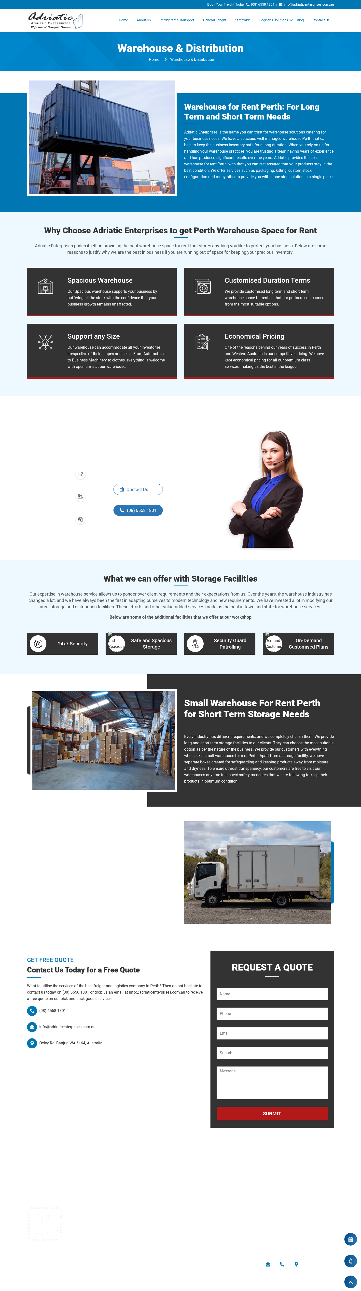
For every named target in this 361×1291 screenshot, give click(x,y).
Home (123, 20)
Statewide (242, 20)
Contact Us (321, 20)
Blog (300, 20)
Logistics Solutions (273, 20)
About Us (144, 20)
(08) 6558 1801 (262, 4)
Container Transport (201, 1222)
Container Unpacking (281, 1222)
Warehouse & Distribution (285, 1231)
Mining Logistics (198, 1213)
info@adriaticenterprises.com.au (308, 4)
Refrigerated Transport (177, 20)
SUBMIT (272, 1114)
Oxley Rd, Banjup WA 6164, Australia (70, 1043)
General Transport (278, 1204)
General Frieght (214, 20)
